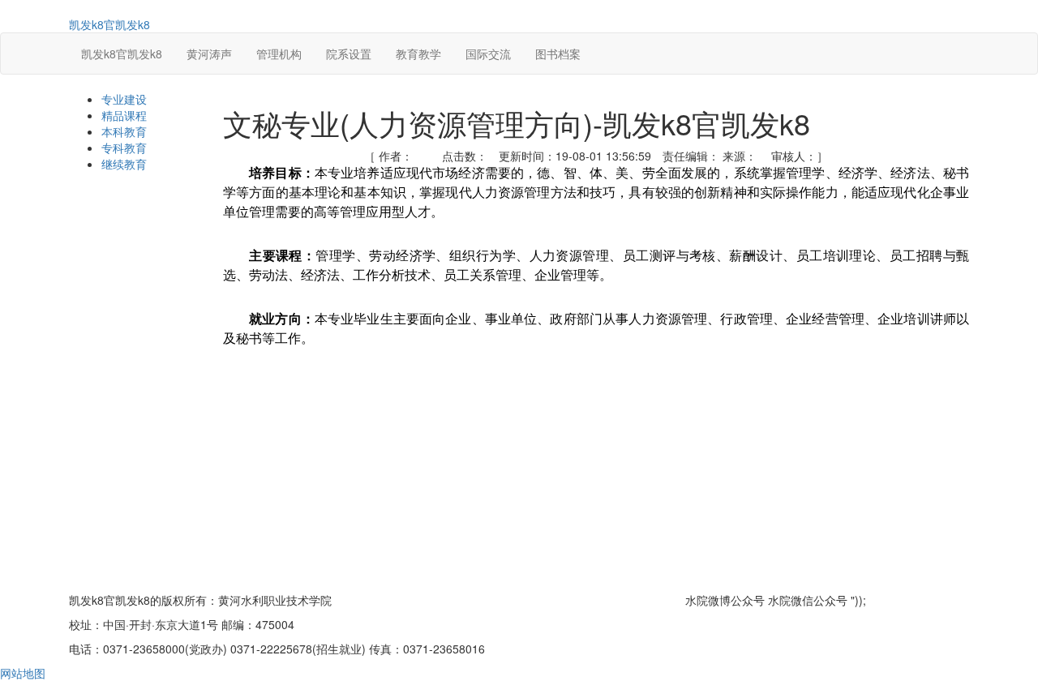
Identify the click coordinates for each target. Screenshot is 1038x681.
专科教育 (124, 147)
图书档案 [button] (558, 53)
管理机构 (279, 53)
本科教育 (124, 131)
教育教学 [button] (418, 53)
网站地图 (22, 673)
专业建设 (124, 99)
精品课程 (124, 115)
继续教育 (124, 164)
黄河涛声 (209, 53)
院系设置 (348, 53)
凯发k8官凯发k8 (109, 24)
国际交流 (488, 53)
